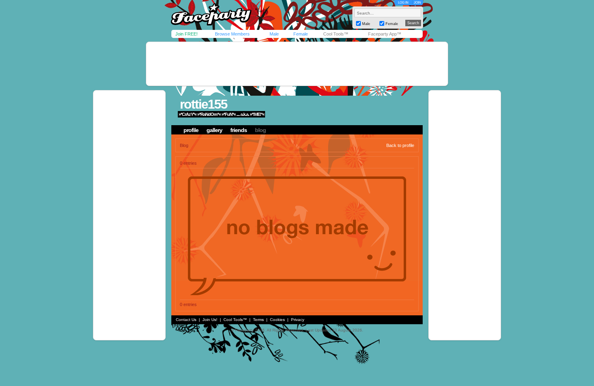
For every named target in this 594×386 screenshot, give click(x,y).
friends (238, 130)
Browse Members (232, 33)
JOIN (417, 2)
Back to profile (400, 145)
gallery (214, 130)
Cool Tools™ (335, 33)
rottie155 (203, 104)
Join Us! (209, 319)
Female (300, 33)
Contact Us (186, 319)
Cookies (277, 319)
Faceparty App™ (384, 33)
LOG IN (403, 2)
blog (260, 130)
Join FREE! (186, 33)
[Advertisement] (297, 64)
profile (190, 130)
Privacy (297, 319)
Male (274, 33)
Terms (258, 319)
